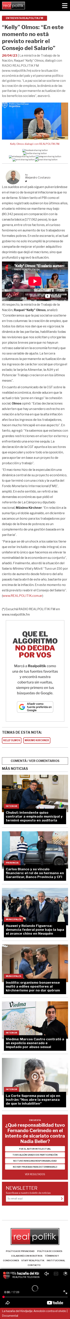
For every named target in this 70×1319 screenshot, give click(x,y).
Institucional (56, 1260)
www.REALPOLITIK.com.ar (22, 596)
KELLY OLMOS (11, 740)
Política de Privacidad (20, 1251)
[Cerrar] (65, 1273)
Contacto (34, 1265)
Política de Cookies (49, 1251)
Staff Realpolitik (32, 1260)
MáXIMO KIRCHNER (37, 740)
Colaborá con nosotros (26, 1255)
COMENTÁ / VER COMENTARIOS (35, 761)
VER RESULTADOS (35, 1174)
